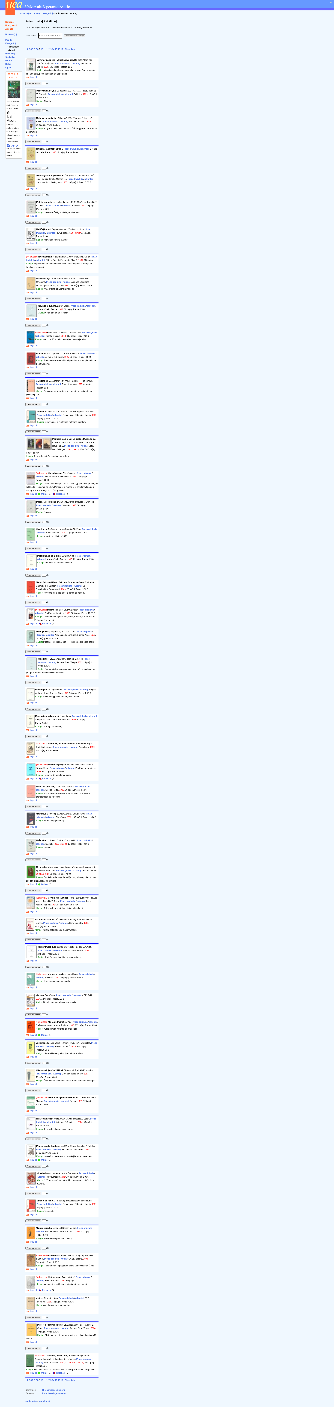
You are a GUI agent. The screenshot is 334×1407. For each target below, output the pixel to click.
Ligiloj (8, 67)
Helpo (8, 64)
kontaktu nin (45, 1401)
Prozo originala (89, 332)
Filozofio (39, 635)
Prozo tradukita (62, 63)
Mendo (8, 40)
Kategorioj (10, 43)
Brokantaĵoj (11, 34)
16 (59, 49)
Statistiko (10, 57)
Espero (12, 145)
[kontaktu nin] (330, 3)
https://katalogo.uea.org (54, 1393)
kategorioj (48, 13)
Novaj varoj (11, 25)
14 (53, 49)
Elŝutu (8, 61)
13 (50, 49)
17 (62, 49)
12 (47, 49)
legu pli (33, 77)
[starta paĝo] (326, 3)
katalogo (36, 13)
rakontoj (76, 63)
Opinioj (44, 494)
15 (56, 49)
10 (42, 49)
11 (45, 49)
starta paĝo (25, 13)
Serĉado (9, 22)
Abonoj (9, 29)
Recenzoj (10, 54)
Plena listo (70, 49)
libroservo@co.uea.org (53, 1390)
